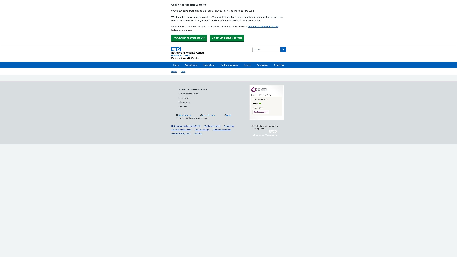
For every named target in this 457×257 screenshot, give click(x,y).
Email (228, 115)
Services (247, 65)
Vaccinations (262, 65)
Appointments (191, 65)
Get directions (185, 115)
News (183, 71)
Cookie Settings (202, 129)
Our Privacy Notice (212, 126)
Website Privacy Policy (181, 133)
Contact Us (279, 65)
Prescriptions (208, 65)
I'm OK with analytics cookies (189, 37)
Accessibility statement (181, 129)
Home (176, 65)
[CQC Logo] (259, 92)
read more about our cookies (263, 26)
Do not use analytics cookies (227, 37)
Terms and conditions (221, 129)
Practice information (229, 65)
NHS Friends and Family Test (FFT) (186, 126)
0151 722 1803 (208, 115)
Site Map (198, 133)
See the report (259, 112)
